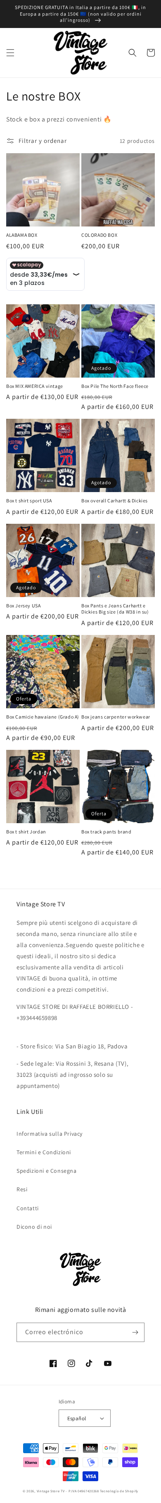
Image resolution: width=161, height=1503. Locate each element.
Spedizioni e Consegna (47, 1170)
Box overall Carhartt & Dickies (114, 500)
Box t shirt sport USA (29, 500)
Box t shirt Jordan (26, 832)
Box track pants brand (106, 832)
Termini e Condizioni (44, 1152)
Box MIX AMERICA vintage (34, 386)
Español (76, 1418)
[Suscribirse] (135, 1332)
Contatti (28, 1208)
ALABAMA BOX (22, 235)
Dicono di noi (34, 1226)
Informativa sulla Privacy (50, 1133)
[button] (10, 53)
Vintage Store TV (51, 1491)
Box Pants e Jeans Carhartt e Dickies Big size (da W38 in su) (115, 608)
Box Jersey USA (23, 605)
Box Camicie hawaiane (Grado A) (42, 717)
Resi (22, 1189)
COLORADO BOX (99, 235)
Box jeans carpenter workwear (115, 717)
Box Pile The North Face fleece (115, 386)
